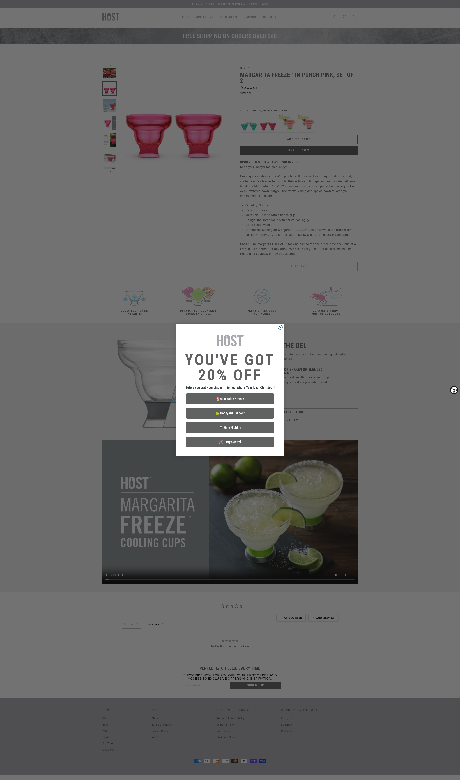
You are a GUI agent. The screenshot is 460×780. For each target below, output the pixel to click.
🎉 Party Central (230, 442)
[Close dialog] (280, 327)
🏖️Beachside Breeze (230, 399)
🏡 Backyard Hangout (230, 413)
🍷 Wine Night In (230, 427)
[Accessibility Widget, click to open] (454, 390)
